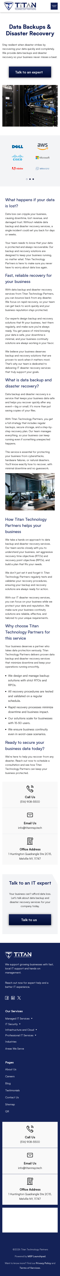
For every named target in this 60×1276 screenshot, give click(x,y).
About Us (10, 1069)
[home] (19, 6)
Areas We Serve (14, 1048)
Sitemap (10, 1104)
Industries (10, 1041)
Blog (8, 1083)
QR (7, 1111)
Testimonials (12, 1090)
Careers (10, 1076)
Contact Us (12, 1097)
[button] (54, 6)
